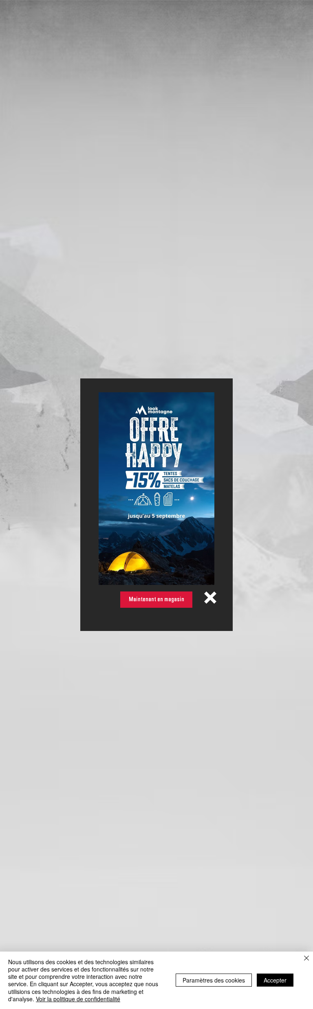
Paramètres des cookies (214, 980)
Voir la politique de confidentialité (78, 999)
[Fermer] (306, 959)
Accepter (275, 980)
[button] (210, 597)
